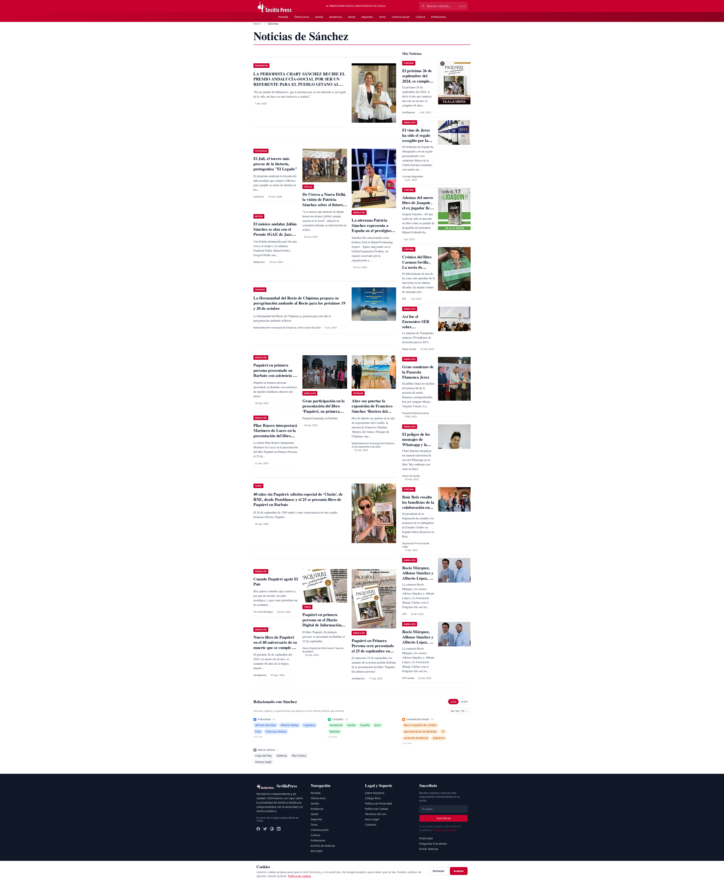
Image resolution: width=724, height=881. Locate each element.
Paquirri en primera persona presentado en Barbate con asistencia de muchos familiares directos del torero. (275, 375)
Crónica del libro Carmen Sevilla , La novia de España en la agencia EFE (416, 267)
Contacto (370, 824)
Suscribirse (443, 818)
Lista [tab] (453, 701)
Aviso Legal (372, 819)
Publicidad (426, 838)
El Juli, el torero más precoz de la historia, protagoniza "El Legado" (275, 163)
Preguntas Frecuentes (433, 843)
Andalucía (335, 17)
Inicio (256, 23)
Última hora (301, 17)
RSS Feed (316, 851)
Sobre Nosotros (374, 793)
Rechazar (438, 871)
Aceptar (459, 871)
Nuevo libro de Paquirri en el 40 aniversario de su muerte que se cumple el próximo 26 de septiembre (275, 647)
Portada (283, 17)
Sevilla (319, 17)
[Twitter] (265, 829)
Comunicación (401, 17)
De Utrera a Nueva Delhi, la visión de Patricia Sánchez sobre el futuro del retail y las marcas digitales (324, 204)
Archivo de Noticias (323, 845)
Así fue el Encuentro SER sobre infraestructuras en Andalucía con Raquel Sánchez (417, 329)
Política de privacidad (444, 830)
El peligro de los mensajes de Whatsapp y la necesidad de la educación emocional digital (416, 447)
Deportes (367, 17)
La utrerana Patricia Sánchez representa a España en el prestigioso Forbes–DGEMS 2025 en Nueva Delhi (373, 230)
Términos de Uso (375, 814)
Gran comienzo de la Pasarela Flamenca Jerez (418, 372)
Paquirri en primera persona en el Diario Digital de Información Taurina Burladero (321, 622)
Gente (351, 17)
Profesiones (438, 17)
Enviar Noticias (428, 849)
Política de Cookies (376, 809)
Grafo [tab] (464, 701)
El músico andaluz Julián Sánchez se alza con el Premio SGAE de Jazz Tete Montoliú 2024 (275, 232)
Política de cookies (299, 876)
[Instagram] (272, 829)
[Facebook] (258, 829)
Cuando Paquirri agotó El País (275, 581)
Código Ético (373, 798)
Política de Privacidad (378, 803)
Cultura (420, 17)
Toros (382, 17)
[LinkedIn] (279, 829)
